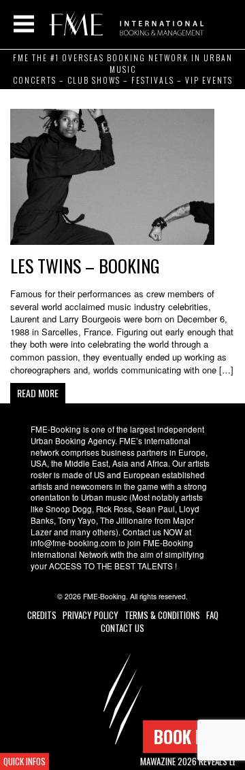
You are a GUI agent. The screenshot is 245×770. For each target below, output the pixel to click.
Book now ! (194, 736)
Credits (41, 615)
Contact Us (122, 628)
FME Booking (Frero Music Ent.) (124, 23)
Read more (38, 393)
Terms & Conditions (162, 615)
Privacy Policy (90, 615)
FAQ (212, 615)
